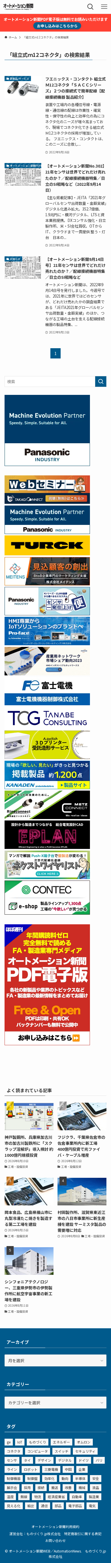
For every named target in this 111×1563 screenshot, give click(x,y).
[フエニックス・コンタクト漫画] (47, 877)
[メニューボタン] (104, 7)
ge (9, 1442)
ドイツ (84, 1460)
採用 (27, 1487)
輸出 (30, 1505)
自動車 (77, 1496)
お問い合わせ (55, 1540)
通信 (44, 1505)
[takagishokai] (47, 502)
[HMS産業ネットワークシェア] (47, 674)
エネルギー (61, 1442)
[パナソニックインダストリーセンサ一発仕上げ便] (47, 613)
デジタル (65, 1460)
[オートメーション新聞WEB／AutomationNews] (18, 7)
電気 (92, 1505)
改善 (68, 1487)
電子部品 (75, 1505)
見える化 (13, 1505)
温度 (10, 1496)
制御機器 (13, 1478)
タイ (27, 1460)
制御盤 (32, 1478)
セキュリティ (85, 1451)
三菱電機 (51, 1469)
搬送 (54, 1487)
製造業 (94, 1496)
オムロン (84, 1442)
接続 (41, 1487)
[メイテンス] (47, 584)
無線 (23, 1496)
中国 (68, 1469)
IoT (19, 1442)
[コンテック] (47, 913)
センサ (12, 1460)
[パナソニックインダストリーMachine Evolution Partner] (47, 532)
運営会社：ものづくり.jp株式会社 (35, 1533)
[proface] (47, 643)
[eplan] (47, 847)
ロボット (31, 1469)
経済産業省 (56, 1496)
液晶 (95, 1487)
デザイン (44, 1460)
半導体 (80, 1478)
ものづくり (37, 1442)
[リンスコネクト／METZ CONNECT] (47, 817)
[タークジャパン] (47, 553)
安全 (95, 1478)
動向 (64, 1478)
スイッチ (61, 1451)
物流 (37, 1496)
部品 (58, 1505)
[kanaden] (47, 787)
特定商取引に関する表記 (83, 1533)
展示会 (12, 1487)
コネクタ (13, 1451)
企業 (82, 1469)
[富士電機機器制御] (47, 703)
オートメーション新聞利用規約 (55, 1526)
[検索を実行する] (100, 381)
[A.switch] (47, 757)
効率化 (49, 1478)
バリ (99, 1460)
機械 (82, 1487)
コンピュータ (37, 1451)
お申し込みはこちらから (57, 25)
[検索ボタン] (90, 7)
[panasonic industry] (47, 464)
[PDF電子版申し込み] (47, 1043)
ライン (12, 1469)
